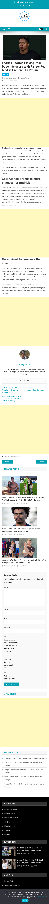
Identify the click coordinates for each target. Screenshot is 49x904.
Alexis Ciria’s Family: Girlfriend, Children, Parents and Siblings (23, 764)
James (35, 853)
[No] (46, 897)
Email (6, 618)
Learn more (40, 897)
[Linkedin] (28, 380)
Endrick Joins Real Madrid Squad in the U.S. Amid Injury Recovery (11, 390)
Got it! (25, 900)
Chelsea (7, 822)
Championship (9, 813)
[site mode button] (41, 29)
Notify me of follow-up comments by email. (9, 663)
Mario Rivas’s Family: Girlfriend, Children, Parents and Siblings (23, 778)
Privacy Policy (9, 881)
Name (7, 609)
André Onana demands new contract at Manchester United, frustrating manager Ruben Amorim (9, 462)
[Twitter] (24, 380)
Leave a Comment (10, 81)
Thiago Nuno (24, 78)
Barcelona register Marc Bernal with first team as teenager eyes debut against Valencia (42, 462)
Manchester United (11, 818)
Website (7, 628)
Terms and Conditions (12, 885)
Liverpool (7, 835)
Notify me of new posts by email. (10, 677)
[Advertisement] (24, 122)
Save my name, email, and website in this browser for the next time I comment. (11, 645)
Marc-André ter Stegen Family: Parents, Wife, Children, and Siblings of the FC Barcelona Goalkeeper (24, 561)
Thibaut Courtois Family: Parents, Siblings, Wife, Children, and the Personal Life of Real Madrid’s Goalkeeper (23, 499)
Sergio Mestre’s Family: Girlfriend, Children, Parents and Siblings (24, 785)
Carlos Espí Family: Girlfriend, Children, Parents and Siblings (25, 758)
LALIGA (5, 74)
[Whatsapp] (21, 380)
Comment (8, 587)
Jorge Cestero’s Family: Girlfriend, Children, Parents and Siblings (24, 771)
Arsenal (7, 830)
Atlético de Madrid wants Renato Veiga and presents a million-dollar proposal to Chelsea (22, 530)
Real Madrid (15, 456)
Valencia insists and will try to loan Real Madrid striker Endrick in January (11, 398)
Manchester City (10, 826)
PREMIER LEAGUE (10, 809)
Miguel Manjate (23, 503)
